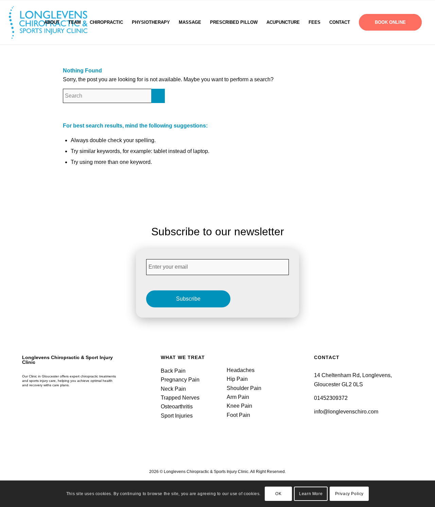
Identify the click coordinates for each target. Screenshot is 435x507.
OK (278, 493)
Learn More (311, 493)
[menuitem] (52, 22)
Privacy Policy (349, 493)
